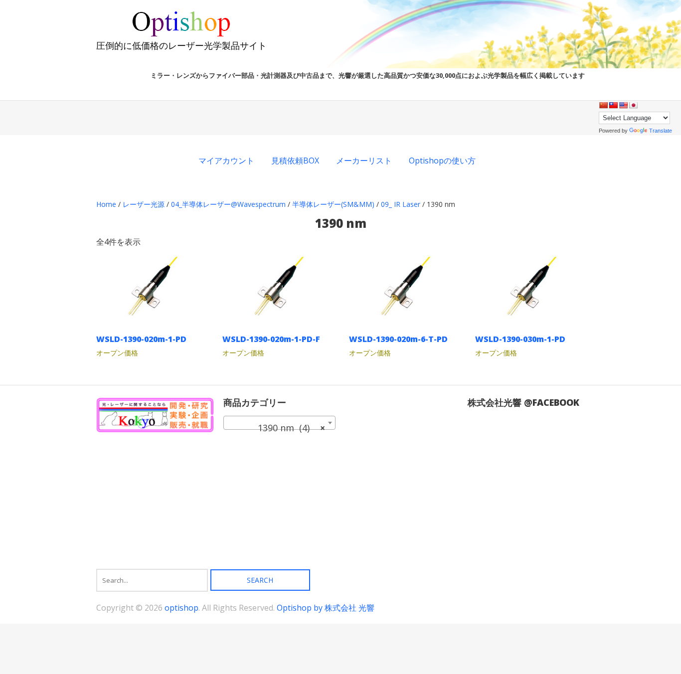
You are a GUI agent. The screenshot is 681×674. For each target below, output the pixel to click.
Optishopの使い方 (442, 160)
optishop (181, 607)
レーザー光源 (144, 204)
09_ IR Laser (400, 204)
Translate (660, 131)
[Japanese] (633, 105)
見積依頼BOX (295, 160)
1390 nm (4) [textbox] (276, 428)
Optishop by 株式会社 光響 (325, 607)
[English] (623, 105)
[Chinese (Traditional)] (613, 105)
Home (106, 204)
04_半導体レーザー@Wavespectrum (228, 204)
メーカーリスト (364, 160)
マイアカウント (226, 160)
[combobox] (279, 423)
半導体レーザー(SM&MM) (333, 204)
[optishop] (181, 35)
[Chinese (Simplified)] (603, 105)
